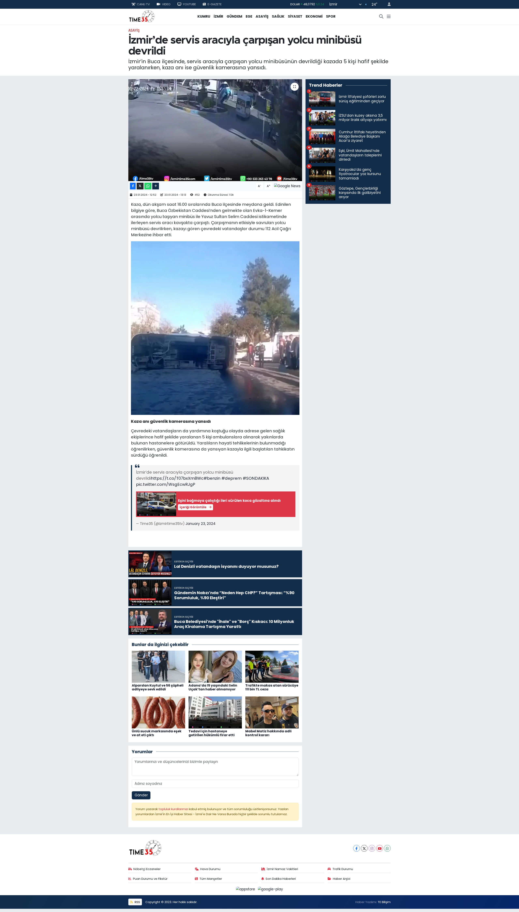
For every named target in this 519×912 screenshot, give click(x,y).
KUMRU (203, 16)
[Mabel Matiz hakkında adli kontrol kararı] (272, 712)
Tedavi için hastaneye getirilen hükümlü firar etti (212, 733)
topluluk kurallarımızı (174, 809)
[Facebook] (356, 848)
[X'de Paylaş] (140, 186)
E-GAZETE (215, 4)
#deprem (231, 478)
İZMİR (218, 16)
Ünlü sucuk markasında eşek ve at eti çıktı (156, 733)
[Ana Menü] (389, 16)
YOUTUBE (189, 4)
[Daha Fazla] (155, 186)
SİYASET (295, 16)
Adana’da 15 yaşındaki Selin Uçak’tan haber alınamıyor (213, 687)
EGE (249, 16)
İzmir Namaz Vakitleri (282, 869)
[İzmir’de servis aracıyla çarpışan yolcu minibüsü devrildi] (215, 130)
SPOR (331, 16)
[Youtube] (379, 848)
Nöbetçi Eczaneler (147, 869)
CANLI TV (143, 4)
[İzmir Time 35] (141, 16)
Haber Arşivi (341, 879)
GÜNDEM (234, 16)
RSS (137, 902)
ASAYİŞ (262, 16)
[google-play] (270, 888)
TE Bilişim (384, 902)
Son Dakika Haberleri (281, 879)
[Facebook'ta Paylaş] (133, 186)
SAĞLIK (278, 16)
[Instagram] (372, 848)
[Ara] (381, 16)
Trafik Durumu (342, 869)
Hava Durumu (210, 869)
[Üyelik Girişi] (387, 4)
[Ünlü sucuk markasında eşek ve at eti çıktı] (158, 712)
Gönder (141, 795)
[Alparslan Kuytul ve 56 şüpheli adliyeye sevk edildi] (158, 666)
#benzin (212, 478)
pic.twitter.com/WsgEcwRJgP (165, 484)
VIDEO (166, 4)
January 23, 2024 (201, 523)
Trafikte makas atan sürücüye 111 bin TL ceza (271, 687)
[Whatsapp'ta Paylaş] (147, 186)
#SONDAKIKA (256, 478)
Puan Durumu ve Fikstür (150, 879)
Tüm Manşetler (210, 879)
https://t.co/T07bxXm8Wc (177, 478)
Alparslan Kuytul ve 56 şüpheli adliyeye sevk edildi (157, 687)
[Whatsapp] (387, 848)
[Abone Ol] (287, 185)
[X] (364, 848)
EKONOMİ (314, 16)
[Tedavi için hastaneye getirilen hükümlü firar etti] (215, 712)
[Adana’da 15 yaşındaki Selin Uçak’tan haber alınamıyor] (215, 666)
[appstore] (246, 888)
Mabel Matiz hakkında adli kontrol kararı (268, 733)
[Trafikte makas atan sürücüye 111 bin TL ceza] (272, 666)
